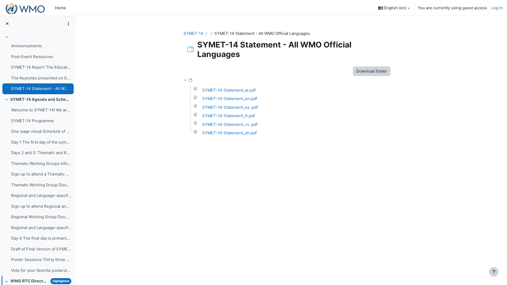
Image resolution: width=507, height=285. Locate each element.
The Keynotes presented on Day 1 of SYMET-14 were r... (41, 77)
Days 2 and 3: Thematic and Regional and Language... (41, 152)
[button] (394, 8)
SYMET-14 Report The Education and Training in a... (41, 67)
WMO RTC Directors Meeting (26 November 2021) (29, 280)
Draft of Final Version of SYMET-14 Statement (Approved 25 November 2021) (41, 248)
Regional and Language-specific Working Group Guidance (41, 227)
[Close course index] (7, 24)
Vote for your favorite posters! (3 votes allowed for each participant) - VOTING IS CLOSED (41, 270)
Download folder (371, 71)
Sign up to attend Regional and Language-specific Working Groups (41, 206)
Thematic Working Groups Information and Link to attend (41, 163)
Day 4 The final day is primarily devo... (41, 238)
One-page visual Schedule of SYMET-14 (41, 131)
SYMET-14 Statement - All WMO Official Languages (41, 88)
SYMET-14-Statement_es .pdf (230, 107)
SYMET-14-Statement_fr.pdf (228, 115)
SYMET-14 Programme (32, 120)
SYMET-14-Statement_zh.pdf (229, 132)
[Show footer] (494, 272)
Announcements (26, 45)
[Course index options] (68, 23)
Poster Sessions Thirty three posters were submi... (41, 259)
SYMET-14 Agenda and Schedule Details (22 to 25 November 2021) (40, 99)
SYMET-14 (193, 33)
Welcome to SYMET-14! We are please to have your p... (41, 109)
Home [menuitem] (60, 7)
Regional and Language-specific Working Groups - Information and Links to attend (41, 195)
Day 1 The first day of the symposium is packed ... (41, 142)
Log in (497, 7)
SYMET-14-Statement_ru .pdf (229, 124)
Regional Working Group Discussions (41, 216)
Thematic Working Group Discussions (41, 184)
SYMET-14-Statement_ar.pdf (229, 90)
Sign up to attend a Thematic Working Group (41, 174)
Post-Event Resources (32, 56)
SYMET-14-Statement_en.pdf (229, 98)
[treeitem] (37, 63)
